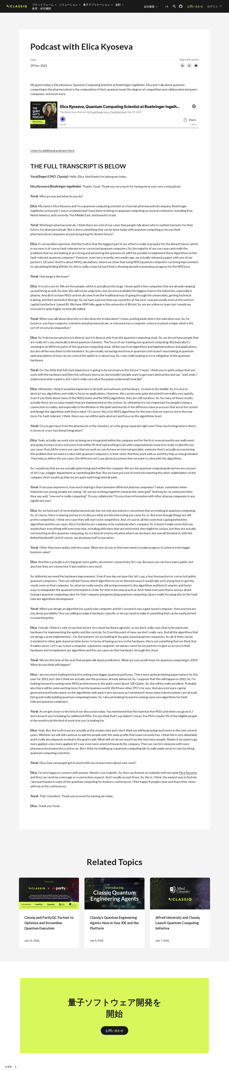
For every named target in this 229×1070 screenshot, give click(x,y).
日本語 (8, 1066)
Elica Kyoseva (188, 772)
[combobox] (11, 1066)
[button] (45, 5)
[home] (17, 6)
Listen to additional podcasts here (52, 150)
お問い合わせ (195, 6)
